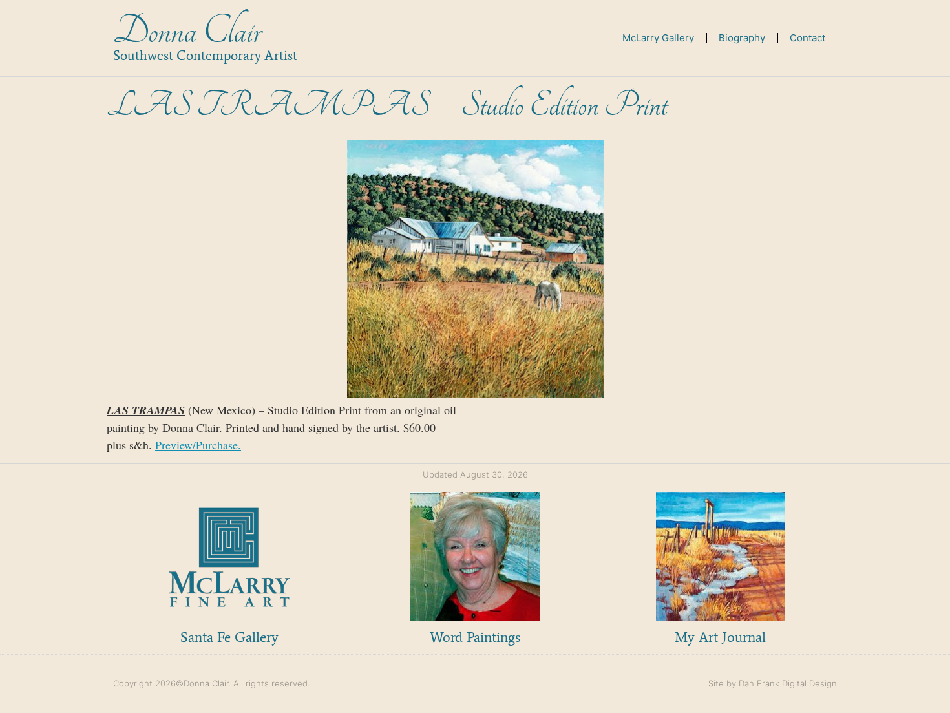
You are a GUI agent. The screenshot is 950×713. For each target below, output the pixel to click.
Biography (742, 38)
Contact (807, 38)
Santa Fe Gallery (229, 637)
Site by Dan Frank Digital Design (772, 683)
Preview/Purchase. (198, 444)
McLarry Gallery (658, 38)
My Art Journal (720, 637)
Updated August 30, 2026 (475, 474)
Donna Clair (187, 31)
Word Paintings (475, 637)
